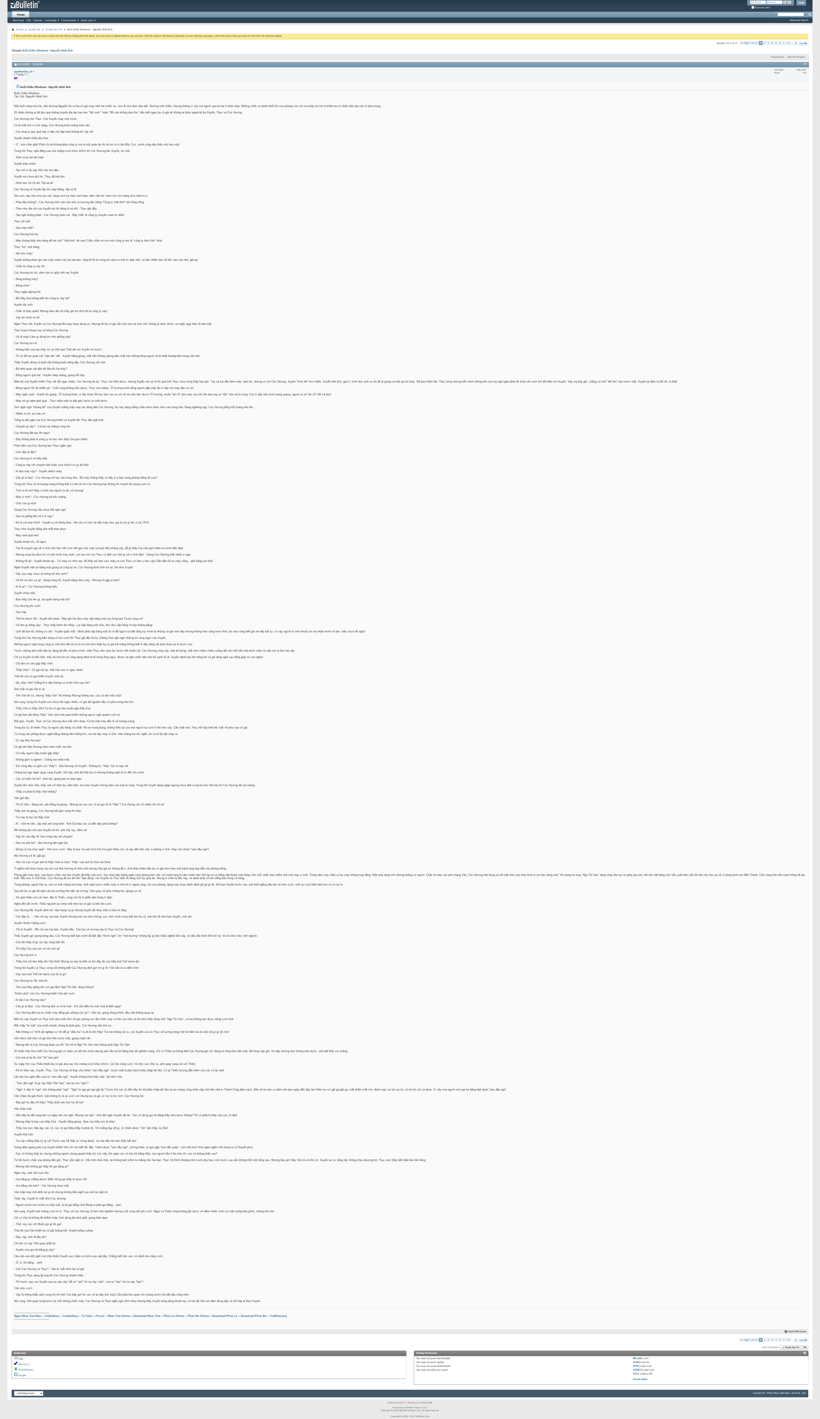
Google (22, 1375)
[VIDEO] (637, 1370)
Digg (20, 1358)
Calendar (37, 20)
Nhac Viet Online (119, 1316)
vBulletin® (409, 1408)
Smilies (637, 1362)
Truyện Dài (34, 29)
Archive (795, 1393)
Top (805, 1347)
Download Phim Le (224, 1316)
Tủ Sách (86, 1316)
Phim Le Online (174, 1316)
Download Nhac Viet (146, 1316)
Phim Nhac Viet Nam (778, 1393)
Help (801, 2)
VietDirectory (278, 1316)
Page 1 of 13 (751, 43)
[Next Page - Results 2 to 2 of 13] (795, 43)
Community (51, 20)
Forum (21, 14)
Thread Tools (776, 57)
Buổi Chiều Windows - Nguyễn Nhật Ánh (47, 50)
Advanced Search (799, 20)
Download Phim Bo (253, 1316)
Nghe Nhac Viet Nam (27, 1316)
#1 (805, 64)
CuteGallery (70, 1316)
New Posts (18, 20)
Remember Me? (762, 7)
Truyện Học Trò (53, 29)
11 (788, 43)
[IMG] (636, 1366)
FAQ (28, 20)
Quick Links (87, 20)
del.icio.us (23, 1364)
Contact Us (759, 1393)
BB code (637, 1358)
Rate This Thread (795, 57)
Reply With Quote (797, 1332)
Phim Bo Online (198, 1316)
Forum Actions (68, 20)
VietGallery (52, 1316)
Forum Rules (640, 1379)
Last (802, 43)
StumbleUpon (26, 1369)
